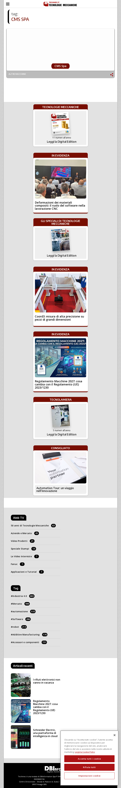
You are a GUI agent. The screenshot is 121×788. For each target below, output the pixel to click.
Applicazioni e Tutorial (26, 571)
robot (19, 626)
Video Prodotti (22, 540)
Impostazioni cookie (89, 775)
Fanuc (17, 564)
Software (21, 619)
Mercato (20, 603)
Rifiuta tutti (89, 767)
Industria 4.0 (23, 596)
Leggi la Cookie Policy (85, 752)
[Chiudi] (114, 735)
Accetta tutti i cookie (89, 758)
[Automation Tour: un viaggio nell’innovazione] (60, 467)
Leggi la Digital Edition (61, 141)
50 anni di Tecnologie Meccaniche (33, 525)
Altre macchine (17, 74)
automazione (23, 611)
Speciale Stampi (23, 548)
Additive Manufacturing (29, 634)
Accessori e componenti (29, 642)
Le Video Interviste (24, 556)
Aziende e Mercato (24, 533)
